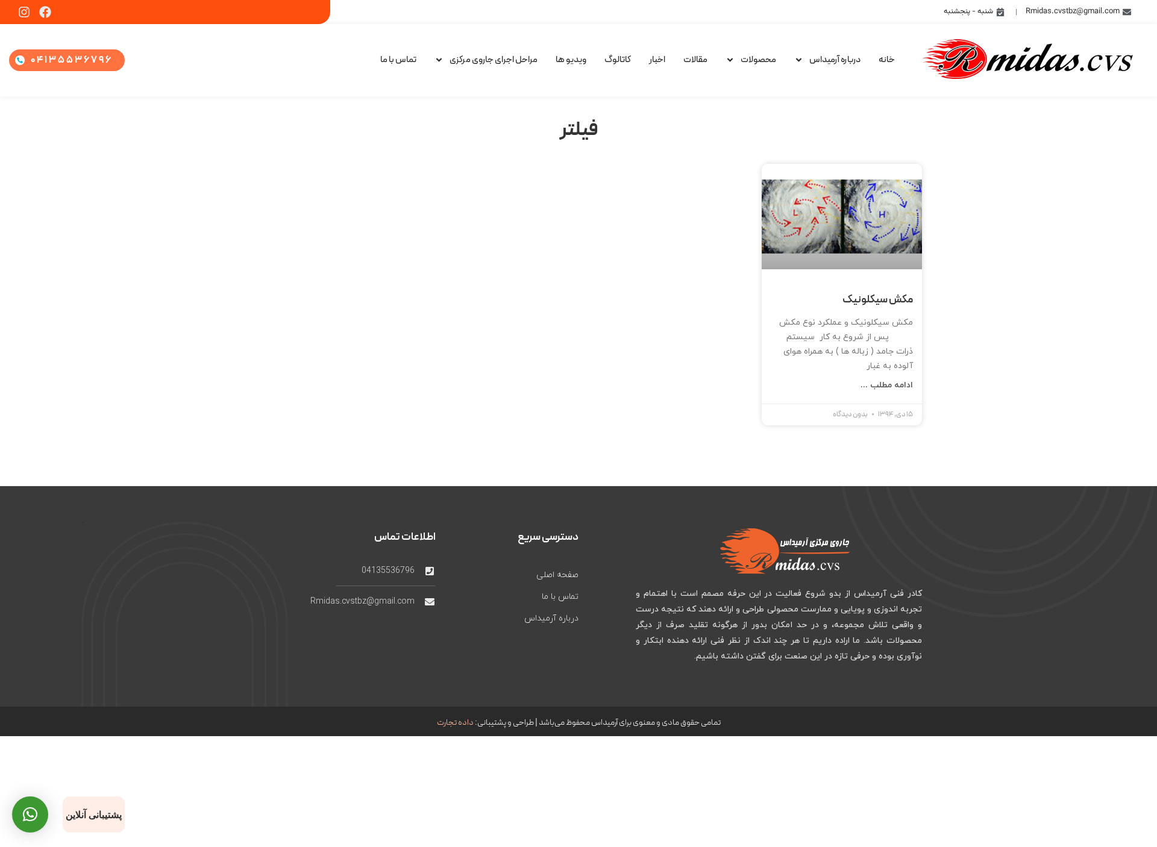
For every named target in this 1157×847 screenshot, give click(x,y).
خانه (887, 60)
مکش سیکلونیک (877, 300)
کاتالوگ (617, 60)
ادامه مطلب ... (887, 385)
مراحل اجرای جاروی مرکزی (494, 60)
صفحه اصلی (557, 575)
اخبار (657, 60)
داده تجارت (455, 722)
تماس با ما (398, 60)
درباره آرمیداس (835, 60)
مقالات (695, 60)
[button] (30, 814)
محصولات (758, 60)
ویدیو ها (571, 60)
